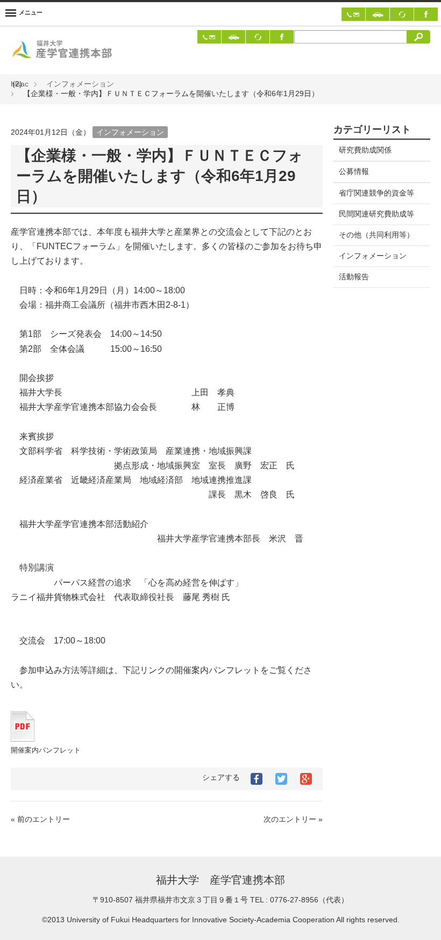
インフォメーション (80, 83)
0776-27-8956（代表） (309, 899)
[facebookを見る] (426, 13)
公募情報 (354, 171)
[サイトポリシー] (402, 13)
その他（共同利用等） (376, 234)
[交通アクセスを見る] (377, 13)
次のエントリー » (293, 819)
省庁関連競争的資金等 (376, 193)
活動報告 (354, 276)
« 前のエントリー (40, 819)
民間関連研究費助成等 (376, 213)
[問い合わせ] (353, 13)
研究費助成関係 (365, 150)
